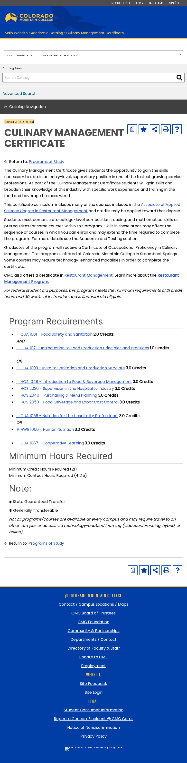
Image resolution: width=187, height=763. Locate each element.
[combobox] (93, 54)
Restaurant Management (88, 275)
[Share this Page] (154, 129)
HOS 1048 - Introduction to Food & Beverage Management (74, 381)
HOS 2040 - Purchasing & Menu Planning (56, 395)
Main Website (16, 32)
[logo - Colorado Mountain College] (29, 21)
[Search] (179, 77)
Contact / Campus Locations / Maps (93, 604)
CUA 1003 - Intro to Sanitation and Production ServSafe (70, 368)
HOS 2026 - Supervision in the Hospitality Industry (65, 388)
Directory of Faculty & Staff (93, 648)
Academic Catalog (47, 32)
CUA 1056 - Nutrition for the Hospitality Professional (67, 416)
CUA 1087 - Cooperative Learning (50, 443)
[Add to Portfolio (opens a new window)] (143, 129)
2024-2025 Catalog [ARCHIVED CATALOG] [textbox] (42, 55)
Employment (93, 666)
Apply (139, 3)
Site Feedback (93, 683)
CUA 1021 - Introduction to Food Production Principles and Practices (82, 348)
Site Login (94, 692)
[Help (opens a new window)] (177, 129)
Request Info (121, 3)
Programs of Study (46, 161)
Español (174, 3)
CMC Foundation (93, 622)
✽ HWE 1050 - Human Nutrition (45, 429)
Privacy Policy (93, 736)
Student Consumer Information (93, 710)
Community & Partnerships (94, 630)
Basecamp (155, 3)
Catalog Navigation (27, 107)
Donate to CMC (93, 657)
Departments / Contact (93, 639)
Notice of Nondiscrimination (93, 727)
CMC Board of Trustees (93, 613)
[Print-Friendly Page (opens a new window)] (166, 129)
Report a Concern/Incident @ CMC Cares (93, 719)
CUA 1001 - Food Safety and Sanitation (54, 334)
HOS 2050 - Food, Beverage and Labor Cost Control (67, 402)
